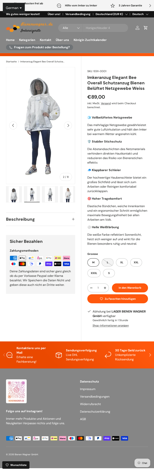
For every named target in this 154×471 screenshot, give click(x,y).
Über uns (62, 40)
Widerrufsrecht (90, 404)
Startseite (11, 61)
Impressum (87, 389)
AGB (83, 419)
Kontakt (45, 40)
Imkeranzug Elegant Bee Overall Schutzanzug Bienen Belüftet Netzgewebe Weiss (42, 61)
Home (10, 40)
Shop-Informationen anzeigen (111, 325)
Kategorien (27, 40)
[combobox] (93, 28)
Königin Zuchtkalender (90, 40)
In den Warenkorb (130, 287)
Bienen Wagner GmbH (26, 454)
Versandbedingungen (94, 397)
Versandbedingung (78, 14)
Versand (106, 103)
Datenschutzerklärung (95, 412)
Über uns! (54, 14)
